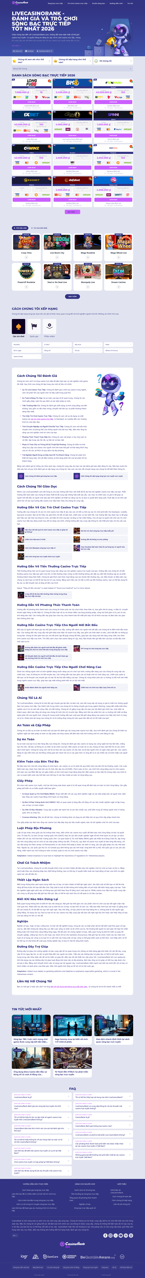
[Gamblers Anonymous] (35, 1257)
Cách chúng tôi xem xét (121, 1196)
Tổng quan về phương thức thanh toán (83, 1199)
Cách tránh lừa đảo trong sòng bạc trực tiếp (35, 1200)
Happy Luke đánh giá (113, 203)
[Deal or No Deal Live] (57, 277)
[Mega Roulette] (87, 247)
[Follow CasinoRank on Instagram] (110, 1235)
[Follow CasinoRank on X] (116, 1235)
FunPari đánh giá (113, 106)
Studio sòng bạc (98, 3)
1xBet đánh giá (31, 139)
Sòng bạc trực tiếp (55, 3)
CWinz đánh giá (31, 171)
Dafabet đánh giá (72, 203)
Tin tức (130, 3)
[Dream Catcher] (118, 277)
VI (14, 1235)
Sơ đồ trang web (106, 1275)
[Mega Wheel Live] (118, 247)
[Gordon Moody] (69, 1257)
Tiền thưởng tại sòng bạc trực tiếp (85, 1194)
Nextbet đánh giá (72, 171)
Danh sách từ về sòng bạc (85, 1190)
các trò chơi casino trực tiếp (42, 419)
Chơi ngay (32, 102)
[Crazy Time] (26, 247)
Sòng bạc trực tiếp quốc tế (85, 1208)
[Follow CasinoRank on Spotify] (126, 1235)
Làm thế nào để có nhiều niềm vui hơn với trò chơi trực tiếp (34, 1195)
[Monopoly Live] (87, 277)
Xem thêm (71, 212)
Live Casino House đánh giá (72, 139)
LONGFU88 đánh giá (31, 106)
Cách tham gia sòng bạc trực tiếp (35, 1190)
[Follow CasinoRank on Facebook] (105, 1235)
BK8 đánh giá (72, 106)
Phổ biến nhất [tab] (21, 228)
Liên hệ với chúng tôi (122, 1204)
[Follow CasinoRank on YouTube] (121, 1235)
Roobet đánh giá (32, 203)
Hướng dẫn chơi (116, 3)
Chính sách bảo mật (72, 1275)
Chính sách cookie (39, 1275)
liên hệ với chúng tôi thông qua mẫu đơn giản (69, 987)
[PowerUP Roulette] (26, 277)
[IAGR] (24, 1257)
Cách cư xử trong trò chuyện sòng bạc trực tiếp (35, 1204)
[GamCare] (50, 1257)
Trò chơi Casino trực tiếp (77, 3)
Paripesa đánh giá (113, 171)
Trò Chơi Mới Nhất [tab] (40, 228)
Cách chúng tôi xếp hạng (122, 1200)
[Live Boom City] (57, 247)
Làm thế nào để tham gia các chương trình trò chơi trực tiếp (34, 1209)
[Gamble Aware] (98, 1257)
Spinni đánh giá (113, 139)
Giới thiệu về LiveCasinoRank (117, 1191)
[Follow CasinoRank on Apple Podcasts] (131, 1235)
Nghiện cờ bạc (85, 1204)
